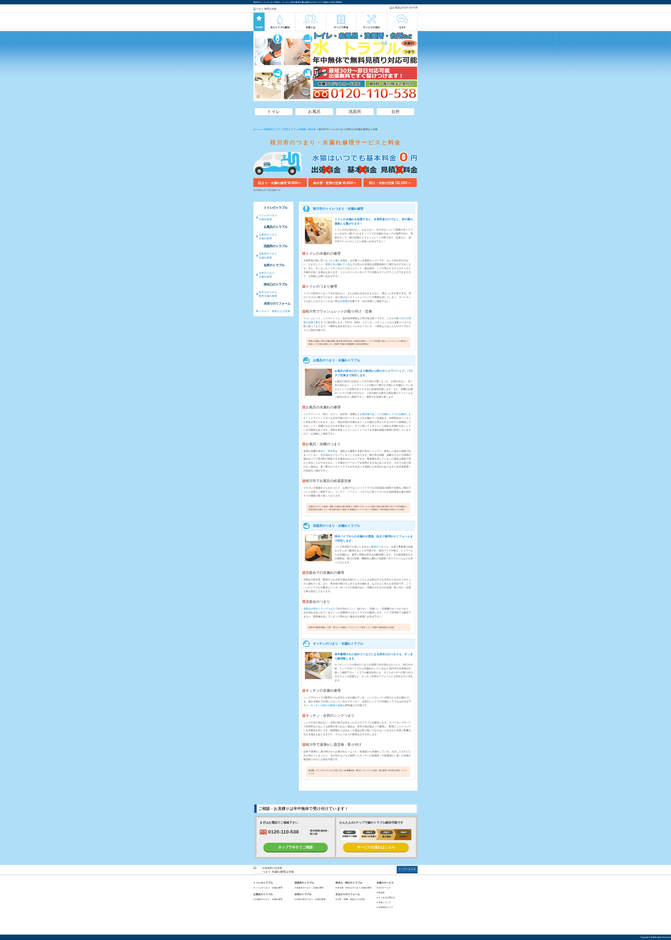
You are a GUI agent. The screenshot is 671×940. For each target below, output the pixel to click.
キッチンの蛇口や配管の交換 (326, 705)
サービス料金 (341, 27)
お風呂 (314, 111)
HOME (259, 27)
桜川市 (312, 129)
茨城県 (302, 129)
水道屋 (343, 301)
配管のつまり (378, 546)
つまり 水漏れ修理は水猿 (278, 871)
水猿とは (310, 27)
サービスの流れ (371, 27)
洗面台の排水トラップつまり (319, 608)
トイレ (273, 111)
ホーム (257, 129)
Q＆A (402, 27)
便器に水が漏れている (337, 264)
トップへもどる (407, 869)
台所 (395, 111)
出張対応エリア (272, 129)
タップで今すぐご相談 (295, 847)
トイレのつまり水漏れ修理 (268, 217)
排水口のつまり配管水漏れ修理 (268, 294)
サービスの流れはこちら (376, 847)
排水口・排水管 (326, 451)
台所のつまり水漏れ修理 (267, 274)
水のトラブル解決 (280, 27)
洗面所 (355, 111)
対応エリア (289, 129)
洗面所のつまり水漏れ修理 (268, 255)
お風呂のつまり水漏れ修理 (268, 236)
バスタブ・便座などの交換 (274, 311)
